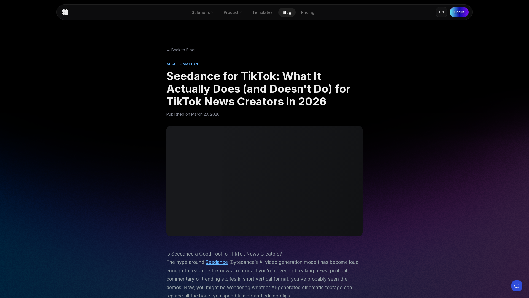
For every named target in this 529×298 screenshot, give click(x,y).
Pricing (307, 12)
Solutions (201, 12)
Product (231, 12)
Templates (262, 12)
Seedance (217, 262)
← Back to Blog (180, 49)
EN (441, 12)
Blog (287, 12)
